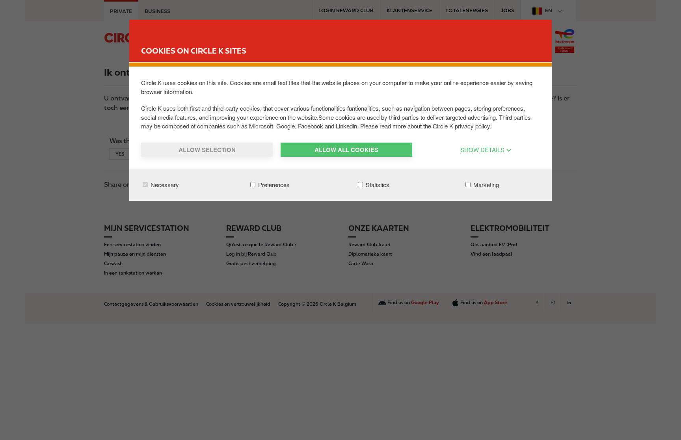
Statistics (376, 184)
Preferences (273, 184)
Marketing (485, 184)
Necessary (164, 184)
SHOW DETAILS (483, 149)
